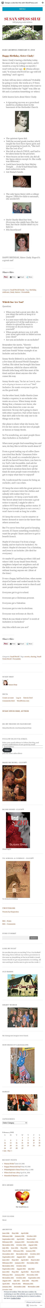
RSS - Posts (6, 921)
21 (16, 1145)
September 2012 (8, 1269)
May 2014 (24, 1248)
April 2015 (20, 1239)
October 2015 (31, 1236)
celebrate (5, 292)
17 (34, 1143)
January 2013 (19, 1263)
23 (28, 1145)
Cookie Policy (16, 1298)
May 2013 (15, 1260)
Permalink (25, 292)
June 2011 (25, 1281)
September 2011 (34, 1278)
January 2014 (30, 1251)
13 (11, 1143)
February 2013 (7, 1263)
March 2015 (31, 1239)
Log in (18, 698)
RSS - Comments (8, 924)
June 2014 (14, 1248)
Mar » (9, 1151)
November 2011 (8, 1278)
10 (34, 1140)
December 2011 (32, 1275)
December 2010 (19, 1287)
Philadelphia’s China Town (14, 1170)
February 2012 (7, 1275)
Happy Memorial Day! (12, 1167)
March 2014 (6, 1251)
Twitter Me (8, 908)
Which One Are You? (13, 302)
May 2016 (15, 1233)
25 (39, 1145)
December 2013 (8, 1254)
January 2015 (19, 1242)
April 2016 (24, 1233)
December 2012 (32, 1263)
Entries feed (28, 698)
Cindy (12, 292)
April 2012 (24, 1272)
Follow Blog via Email (14, 739)
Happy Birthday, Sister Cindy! (18, 55)
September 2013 (8, 1257)
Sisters (17, 292)
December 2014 (32, 1242)
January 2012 (19, 1275)
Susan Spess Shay (22, 18)
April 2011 (6, 1284)
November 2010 (33, 1287)
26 (5, 1148)
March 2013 (35, 1260)
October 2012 (21, 1266)
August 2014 (32, 1245)
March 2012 (35, 1272)
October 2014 (21, 1245)
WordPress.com (23, 701)
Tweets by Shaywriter (10, 912)
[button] (22, 121)
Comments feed (8, 701)
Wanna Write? (9, 1164)
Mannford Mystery (11, 1176)
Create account (8, 698)
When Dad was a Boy (12, 1173)
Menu (22, 9)
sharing (33, 657)
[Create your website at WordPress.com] (22, 2)
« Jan (4, 1151)
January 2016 (19, 1236)
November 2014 (8, 1245)
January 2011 (7, 1287)
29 (22, 1148)
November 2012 (8, 1266)
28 (17, 1148)
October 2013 (35, 1254)
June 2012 (5, 1272)
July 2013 (31, 1257)
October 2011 (21, 1278)
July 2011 (17, 1281)
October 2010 (7, 1290)
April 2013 (24, 1260)
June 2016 (5, 1233)
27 (11, 1148)
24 (34, 1145)
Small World (14, 657)
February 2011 (28, 1284)
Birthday (33, 290)
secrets (27, 657)
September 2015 (8, 1239)
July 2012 (31, 1269)
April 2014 (33, 1248)
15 (22, 1143)
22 (22, 1145)
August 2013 (21, 1257)
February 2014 (18, 1251)
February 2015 (7, 1242)
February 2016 (7, 1236)
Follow (7, 750)
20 (11, 1145)
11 (39, 1140)
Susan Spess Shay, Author (15, 711)
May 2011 (34, 1281)
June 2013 (5, 1260)
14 (16, 1143)
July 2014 (5, 1248)
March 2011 (16, 1284)
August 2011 (6, 1281)
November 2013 (22, 1254)
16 (28, 1143)
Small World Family (17, 290)
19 (5, 1145)
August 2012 (21, 1269)
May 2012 (15, 1272)
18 (39, 1143)
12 (5, 1143)
